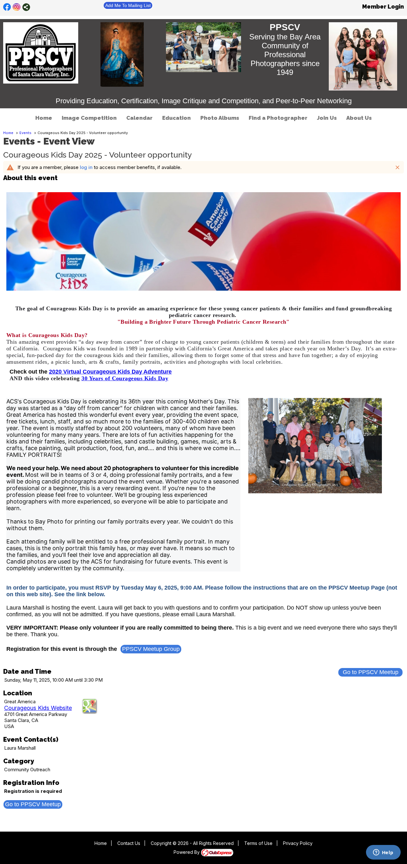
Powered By (187, 852)
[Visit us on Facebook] (7, 7)
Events (25, 133)
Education (176, 118)
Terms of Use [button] (258, 843)
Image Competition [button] (89, 118)
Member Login (383, 6)
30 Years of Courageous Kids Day (124, 378)
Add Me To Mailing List (128, 5)
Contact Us (128, 843)
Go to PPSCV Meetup (370, 672)
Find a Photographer (278, 118)
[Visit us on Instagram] (17, 7)
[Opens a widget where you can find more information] (383, 853)
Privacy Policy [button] (298, 843)
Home (43, 118)
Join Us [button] (327, 118)
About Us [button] (359, 118)
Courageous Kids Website (38, 708)
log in (86, 167)
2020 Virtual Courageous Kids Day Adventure (110, 371)
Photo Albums (219, 118)
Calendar (139, 118)
